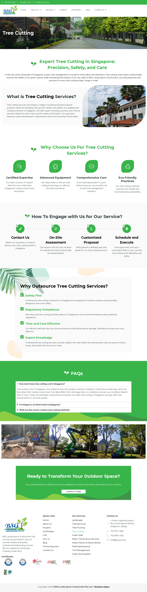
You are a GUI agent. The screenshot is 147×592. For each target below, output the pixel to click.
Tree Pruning (78, 528)
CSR (45, 535)
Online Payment (51, 546)
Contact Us (99, 10)
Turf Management (81, 550)
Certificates (76, 10)
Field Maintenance (81, 546)
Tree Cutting (78, 531)
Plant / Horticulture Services (85, 539)
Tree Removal (79, 524)
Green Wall (77, 535)
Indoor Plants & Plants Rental (86, 543)
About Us (35, 10)
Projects (63, 10)
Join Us (46, 539)
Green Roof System (81, 554)
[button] (3, 442)
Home (23, 10)
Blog (88, 10)
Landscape (77, 520)
